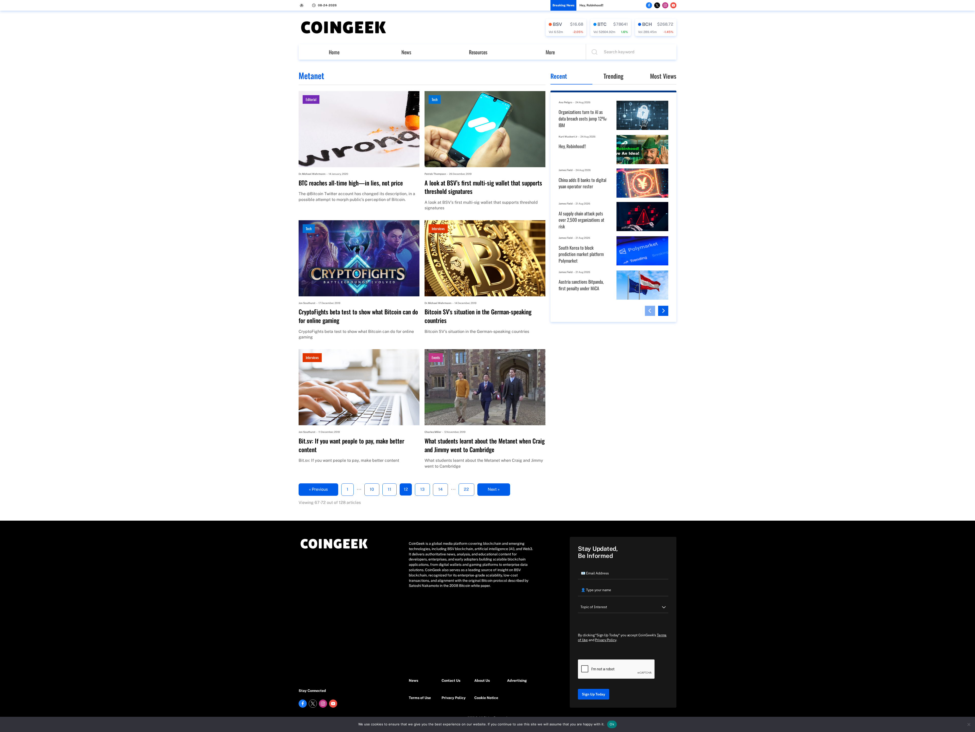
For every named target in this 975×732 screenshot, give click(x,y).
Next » (494, 489)
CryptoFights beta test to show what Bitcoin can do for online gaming (358, 316)
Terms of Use (420, 698)
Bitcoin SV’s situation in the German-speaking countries (478, 316)
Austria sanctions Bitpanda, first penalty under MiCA (581, 285)
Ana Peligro (565, 102)
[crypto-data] (566, 27)
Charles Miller (433, 431)
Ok (612, 724)
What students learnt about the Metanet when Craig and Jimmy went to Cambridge (485, 445)
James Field (566, 170)
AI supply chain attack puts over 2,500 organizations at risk (581, 220)
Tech (434, 99)
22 (466, 489)
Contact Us (451, 680)
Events (436, 357)
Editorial (311, 99)
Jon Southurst (307, 302)
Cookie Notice (486, 698)
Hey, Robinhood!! (591, 5)
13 (422, 489)
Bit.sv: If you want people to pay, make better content (351, 445)
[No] (968, 724)
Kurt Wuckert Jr (568, 136)
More (550, 52)
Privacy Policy (454, 698)
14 (440, 489)
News (406, 52)
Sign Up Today (593, 694)
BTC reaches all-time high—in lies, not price (351, 183)
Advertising (517, 680)
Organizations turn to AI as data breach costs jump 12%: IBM (583, 118)
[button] (650, 311)
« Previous (318, 489)
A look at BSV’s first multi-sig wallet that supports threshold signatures (483, 187)
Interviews (438, 228)
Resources (478, 52)
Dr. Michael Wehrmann (312, 173)
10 (372, 489)
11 (389, 489)
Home (334, 52)
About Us (482, 680)
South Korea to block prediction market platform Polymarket (581, 254)
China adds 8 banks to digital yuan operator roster (582, 183)
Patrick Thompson (435, 173)
